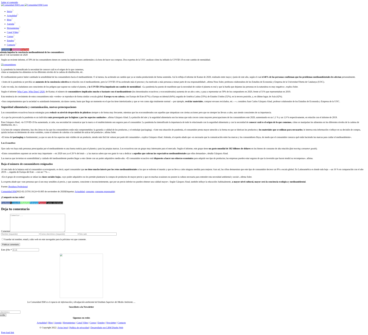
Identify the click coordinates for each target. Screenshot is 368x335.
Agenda (57, 322)
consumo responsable (105, 191)
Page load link (7, 332)
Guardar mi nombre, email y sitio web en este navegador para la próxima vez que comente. (45, 239)
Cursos (93, 322)
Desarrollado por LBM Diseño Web (107, 327)
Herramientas (69, 322)
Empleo (101, 322)
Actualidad (80, 191)
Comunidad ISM (8, 191)
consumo (90, 191)
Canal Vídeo (82, 322)
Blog (50, 322)
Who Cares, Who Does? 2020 (31, 91)
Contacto (122, 322)
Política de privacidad (79, 327)
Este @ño (6, 249)
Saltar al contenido (9, 2)
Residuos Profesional (18, 186)
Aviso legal (63, 327)
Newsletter (111, 322)
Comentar (5, 231)
